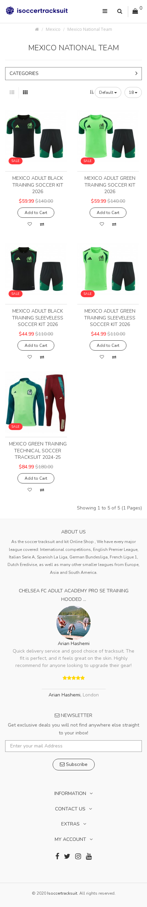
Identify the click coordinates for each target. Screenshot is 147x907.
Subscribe (76, 764)
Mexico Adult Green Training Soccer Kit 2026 (109, 185)
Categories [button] (24, 73)
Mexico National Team (89, 29)
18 (132, 92)
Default (106, 92)
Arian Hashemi (74, 643)
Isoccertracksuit (62, 893)
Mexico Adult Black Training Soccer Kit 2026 (37, 185)
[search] (119, 11)
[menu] (105, 11)
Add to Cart (36, 212)
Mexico (53, 29)
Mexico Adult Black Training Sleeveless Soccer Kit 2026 (37, 318)
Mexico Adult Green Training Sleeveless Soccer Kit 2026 (109, 318)
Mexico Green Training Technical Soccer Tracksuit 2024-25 (38, 451)
